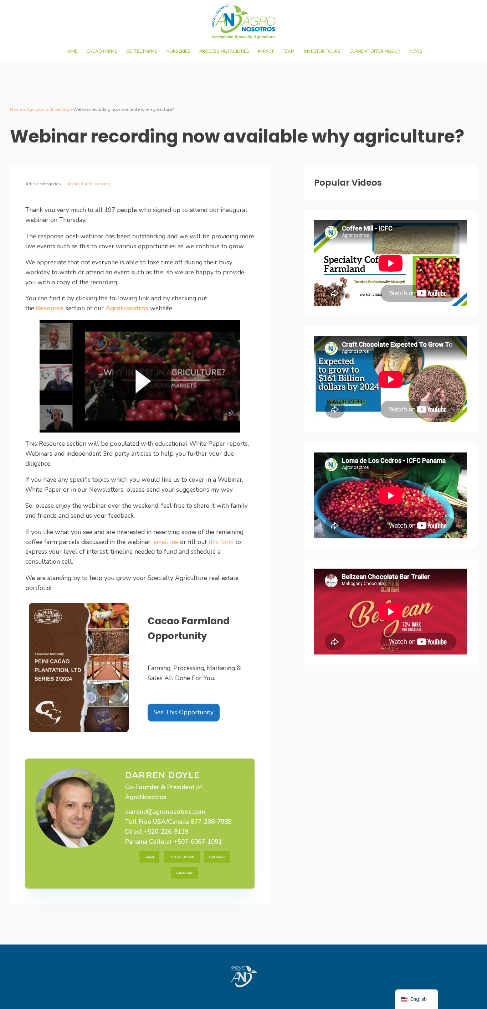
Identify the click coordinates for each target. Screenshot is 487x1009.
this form (221, 542)
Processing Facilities (224, 51)
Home (71, 51)
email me (165, 542)
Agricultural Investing (47, 109)
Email (149, 857)
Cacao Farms (101, 51)
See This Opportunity (184, 712)
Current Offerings (371, 51)
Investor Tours (322, 51)
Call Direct (217, 857)
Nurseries (178, 51)
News (415, 51)
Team (288, 51)
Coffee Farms (141, 51)
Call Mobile (184, 873)
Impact (266, 51)
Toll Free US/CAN (181, 857)
